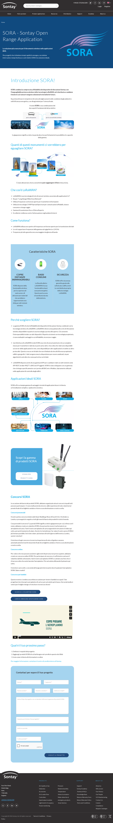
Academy (91, 14)
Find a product (21, 14)
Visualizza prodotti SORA (27, 476)
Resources (54, 14)
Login (100, 6)
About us (103, 14)
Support (79, 14)
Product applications (38, 14)
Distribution (67, 14)
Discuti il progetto (57, 755)
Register (107, 6)
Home (9, 14)
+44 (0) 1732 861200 (80, 3)
